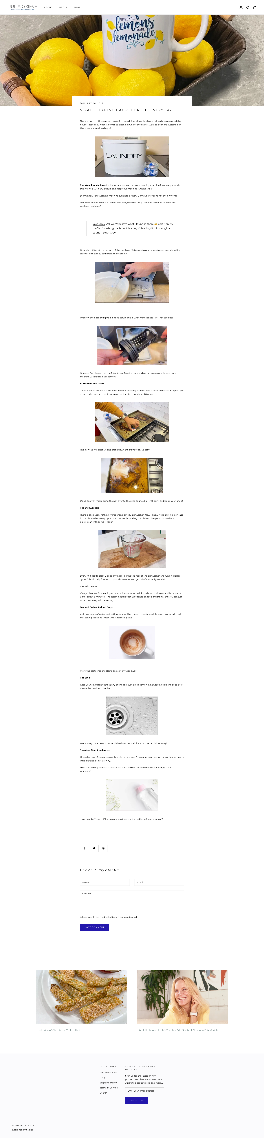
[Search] (248, 7)
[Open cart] (254, 7)
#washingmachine (113, 228)
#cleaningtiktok (148, 228)
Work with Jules (108, 1072)
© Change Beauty (23, 1126)
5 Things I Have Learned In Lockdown (179, 1029)
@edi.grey (99, 223)
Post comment (94, 927)
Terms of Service (109, 1087)
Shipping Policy (108, 1082)
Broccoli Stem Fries (59, 1029)
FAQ (102, 1077)
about (48, 7)
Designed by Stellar (22, 1129)
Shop (77, 7)
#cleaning (131, 228)
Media (63, 7)
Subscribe (137, 1100)
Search (103, 1092)
